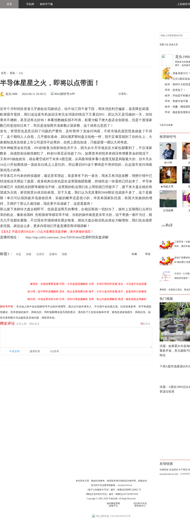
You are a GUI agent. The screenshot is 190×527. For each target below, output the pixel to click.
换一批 (169, 224)
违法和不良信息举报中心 (140, 504)
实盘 (18, 254)
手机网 (30, 4)
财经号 (10, 41)
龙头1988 (11, 93)
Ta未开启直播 (166, 125)
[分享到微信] (140, 94)
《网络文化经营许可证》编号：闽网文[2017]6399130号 (111, 494)
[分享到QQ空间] (148, 94)
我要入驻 (164, 44)
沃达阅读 (173, 469)
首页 (9, 4)
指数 (64, 254)
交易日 (40, 254)
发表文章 (173, 44)
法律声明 (131, 480)
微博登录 (35, 351)
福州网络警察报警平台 (113, 504)
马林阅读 (164, 469)
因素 (28, 254)
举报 (147, 254)
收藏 (134, 254)
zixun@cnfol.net (124, 485)
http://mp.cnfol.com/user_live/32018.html (52, 237)
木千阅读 (182, 469)
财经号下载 (46, 4)
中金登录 (14, 351)
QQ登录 (54, 351)
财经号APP (67, 93)
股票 (12, 73)
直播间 (53, 254)
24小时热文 (167, 225)
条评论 (145, 323)
